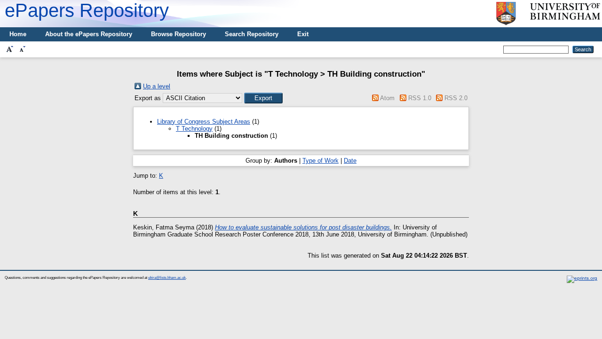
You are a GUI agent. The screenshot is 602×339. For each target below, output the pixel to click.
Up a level (156, 86)
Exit (303, 34)
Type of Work (320, 160)
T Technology (194, 128)
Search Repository (251, 34)
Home (17, 34)
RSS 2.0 (455, 98)
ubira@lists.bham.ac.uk (167, 278)
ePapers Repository (87, 10)
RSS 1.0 (419, 98)
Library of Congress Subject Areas (203, 121)
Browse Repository (178, 34)
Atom (387, 98)
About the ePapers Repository (88, 34)
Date (350, 160)
